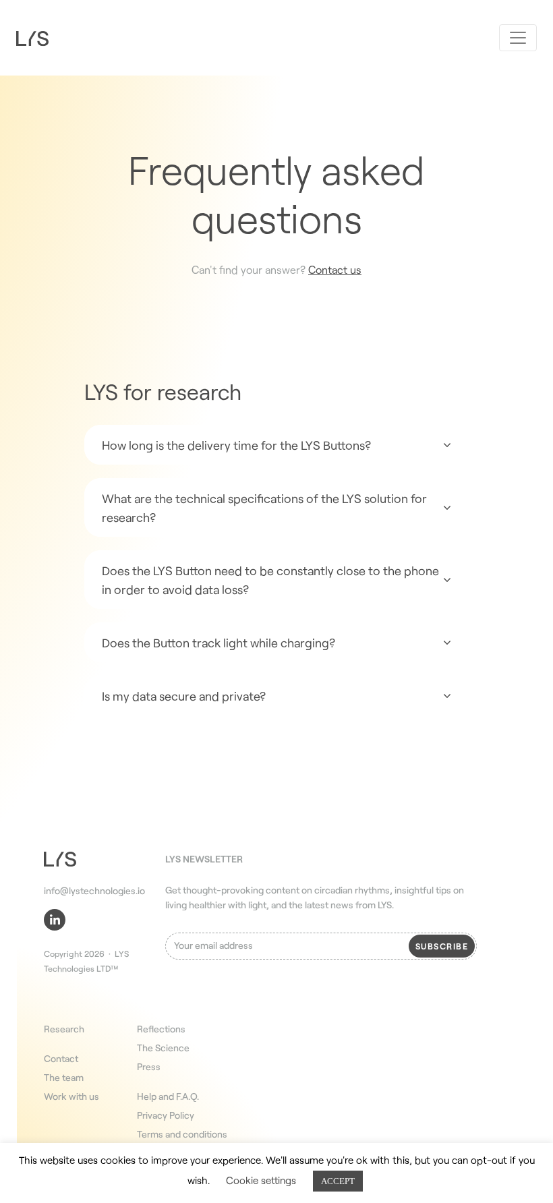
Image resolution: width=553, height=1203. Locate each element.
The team (64, 1077)
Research (64, 1028)
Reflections (161, 1028)
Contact (61, 1058)
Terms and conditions (182, 1134)
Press (149, 1066)
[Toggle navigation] (518, 37)
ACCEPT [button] (338, 1181)
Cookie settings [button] (261, 1180)
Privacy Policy (165, 1115)
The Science (163, 1047)
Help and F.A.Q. (168, 1096)
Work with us (71, 1096)
